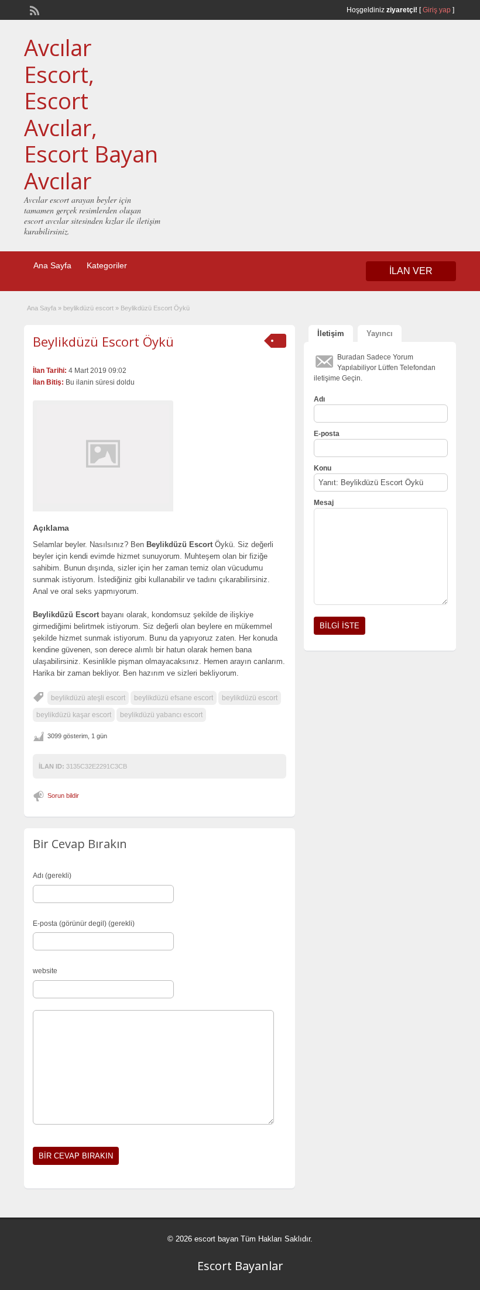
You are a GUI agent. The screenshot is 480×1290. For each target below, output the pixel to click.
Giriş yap (437, 10)
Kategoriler (107, 265)
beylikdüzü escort (88, 308)
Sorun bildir (63, 795)
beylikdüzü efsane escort (173, 698)
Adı (319, 399)
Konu (322, 468)
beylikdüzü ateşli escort (88, 698)
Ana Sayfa (52, 265)
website (45, 971)
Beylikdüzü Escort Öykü (103, 341)
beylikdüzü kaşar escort (73, 715)
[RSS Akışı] (33, 9)
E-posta (327, 434)
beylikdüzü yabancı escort (161, 715)
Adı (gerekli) (52, 875)
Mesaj (324, 503)
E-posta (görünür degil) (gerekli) (84, 923)
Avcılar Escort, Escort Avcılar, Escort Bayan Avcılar (91, 114)
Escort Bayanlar (240, 1266)
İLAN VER (411, 271)
